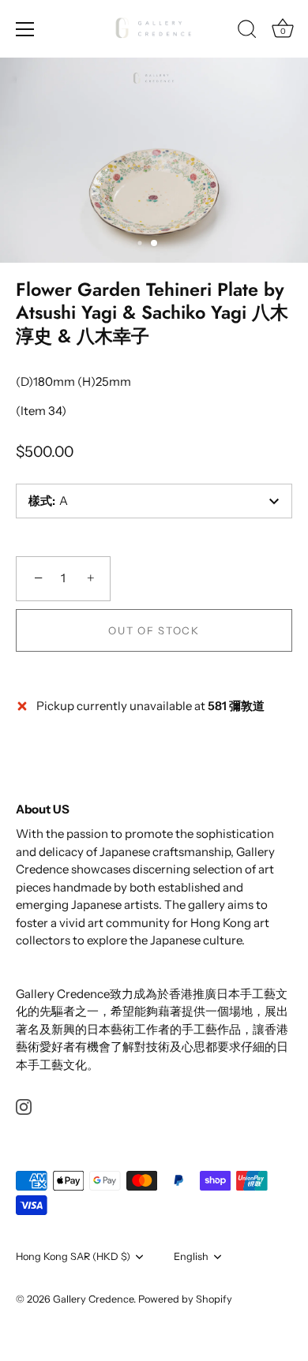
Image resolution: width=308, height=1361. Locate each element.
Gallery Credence (93, 1299)
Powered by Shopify (185, 1299)
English (191, 1256)
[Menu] (25, 29)
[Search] (247, 31)
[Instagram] (24, 1105)
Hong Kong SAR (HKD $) (73, 1256)
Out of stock (153, 630)
